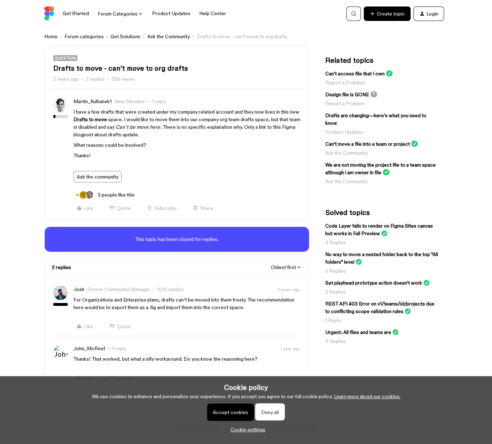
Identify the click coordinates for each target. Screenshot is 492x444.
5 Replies (335, 271)
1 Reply (333, 320)
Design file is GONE (347, 94)
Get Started (76, 13)
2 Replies (335, 292)
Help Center (212, 13)
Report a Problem (345, 82)
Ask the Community (168, 36)
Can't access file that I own (355, 73)
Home (51, 36)
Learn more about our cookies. (367, 396)
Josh (78, 289)
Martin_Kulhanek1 (92, 101)
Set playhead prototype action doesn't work (373, 283)
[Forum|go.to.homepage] (49, 13)
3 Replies (335, 242)
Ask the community (97, 177)
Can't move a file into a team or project (367, 144)
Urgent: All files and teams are (358, 332)
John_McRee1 (89, 348)
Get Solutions (125, 36)
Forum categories (84, 36)
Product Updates (171, 13)
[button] (387, 13)
